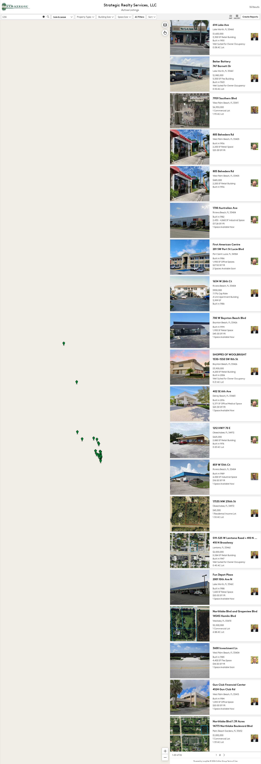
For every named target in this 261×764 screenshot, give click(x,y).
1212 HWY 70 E (221, 428)
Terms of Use (232, 761)
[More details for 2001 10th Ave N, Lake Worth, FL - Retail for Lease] (215, 587)
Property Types (84, 16)
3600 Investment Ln (225, 648)
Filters (139, 16)
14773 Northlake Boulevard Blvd (233, 726)
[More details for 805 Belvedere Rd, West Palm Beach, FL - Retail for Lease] (215, 147)
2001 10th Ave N (222, 579)
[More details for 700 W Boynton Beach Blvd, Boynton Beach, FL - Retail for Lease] (215, 330)
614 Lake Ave (221, 24)
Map (230, 18)
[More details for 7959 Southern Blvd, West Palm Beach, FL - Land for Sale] (215, 110)
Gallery (237, 18)
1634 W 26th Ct (222, 281)
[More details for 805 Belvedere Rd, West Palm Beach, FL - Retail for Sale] (215, 183)
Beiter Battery (222, 61)
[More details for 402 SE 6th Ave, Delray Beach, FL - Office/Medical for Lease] (215, 403)
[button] (93, 438)
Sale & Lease (59, 16)
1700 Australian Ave (225, 208)
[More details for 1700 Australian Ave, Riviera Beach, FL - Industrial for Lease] (215, 220)
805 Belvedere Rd (223, 134)
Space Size (123, 16)
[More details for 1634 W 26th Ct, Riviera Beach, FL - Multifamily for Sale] (215, 293)
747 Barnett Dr (222, 66)
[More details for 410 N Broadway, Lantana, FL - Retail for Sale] (215, 550)
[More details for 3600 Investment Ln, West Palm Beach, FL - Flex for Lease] (215, 660)
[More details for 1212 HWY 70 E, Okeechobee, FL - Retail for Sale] (215, 440)
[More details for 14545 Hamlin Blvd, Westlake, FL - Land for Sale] (215, 623)
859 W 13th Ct (221, 464)
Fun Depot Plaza (223, 574)
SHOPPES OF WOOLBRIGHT (229, 354)
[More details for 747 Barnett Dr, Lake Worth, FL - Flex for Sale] (215, 74)
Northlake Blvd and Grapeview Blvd (235, 611)
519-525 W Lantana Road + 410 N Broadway (235, 538)
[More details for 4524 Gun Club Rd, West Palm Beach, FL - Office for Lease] (215, 697)
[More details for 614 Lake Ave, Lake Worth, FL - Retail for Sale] (215, 37)
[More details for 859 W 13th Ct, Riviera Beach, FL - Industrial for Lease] (215, 477)
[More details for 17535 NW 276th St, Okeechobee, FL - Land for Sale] (215, 513)
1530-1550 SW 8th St (225, 359)
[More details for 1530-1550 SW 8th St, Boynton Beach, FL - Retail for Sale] (215, 367)
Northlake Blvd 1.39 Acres (229, 721)
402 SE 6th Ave (222, 391)
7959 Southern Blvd (225, 98)
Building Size (104, 16)
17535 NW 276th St (224, 501)
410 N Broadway (223, 542)
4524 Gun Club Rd (224, 689)
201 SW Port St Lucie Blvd (228, 249)
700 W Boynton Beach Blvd (229, 318)
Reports (250, 16)
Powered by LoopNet (201, 761)
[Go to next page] (224, 754)
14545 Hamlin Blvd (224, 616)
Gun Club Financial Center (229, 684)
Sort (150, 16)
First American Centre (226, 244)
